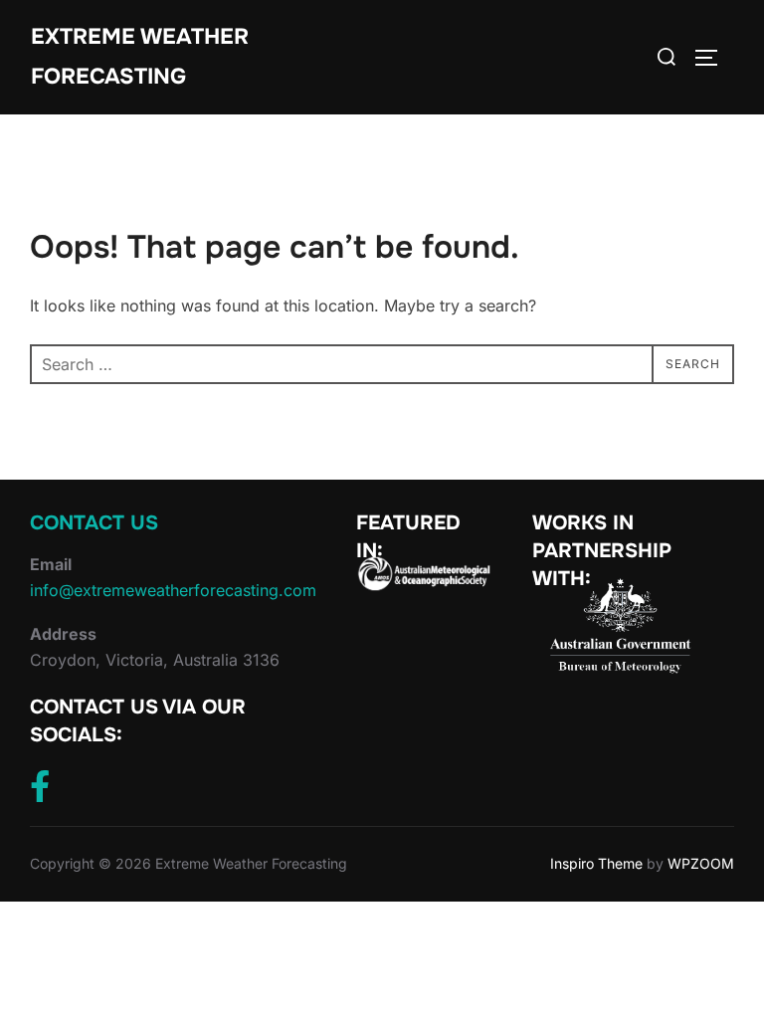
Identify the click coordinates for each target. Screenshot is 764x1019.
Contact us (94, 522)
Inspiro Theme (596, 863)
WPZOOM (701, 863)
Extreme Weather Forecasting (140, 57)
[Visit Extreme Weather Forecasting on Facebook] (40, 792)
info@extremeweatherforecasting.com (173, 590)
